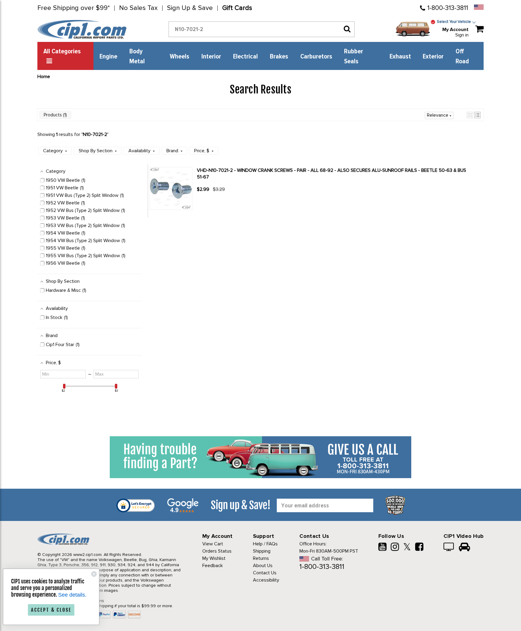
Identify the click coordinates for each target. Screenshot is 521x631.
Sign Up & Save (190, 8)
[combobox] (262, 29)
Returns (261, 558)
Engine (108, 56)
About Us (263, 566)
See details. (75, 595)
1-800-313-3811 (447, 8)
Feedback (212, 566)
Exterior (433, 56)
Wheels (179, 56)
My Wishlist (214, 558)
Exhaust (400, 56)
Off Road (462, 56)
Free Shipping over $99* (73, 8)
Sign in (462, 35)
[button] (470, 115)
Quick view (218, 200)
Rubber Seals (353, 56)
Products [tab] (55, 115)
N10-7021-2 (95, 134)
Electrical (245, 56)
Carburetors (316, 56)
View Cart (212, 544)
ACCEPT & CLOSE (54, 610)
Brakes (279, 56)
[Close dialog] (97, 574)
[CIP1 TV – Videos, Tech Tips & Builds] (449, 547)
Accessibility (266, 580)
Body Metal (137, 56)
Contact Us (264, 573)
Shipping (261, 551)
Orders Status (217, 551)
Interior (211, 56)
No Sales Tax (138, 8)
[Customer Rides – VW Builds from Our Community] (464, 547)
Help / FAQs (265, 544)
